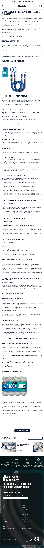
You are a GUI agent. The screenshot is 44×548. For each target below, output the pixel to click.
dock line (13, 113)
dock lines (12, 25)
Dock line (4, 401)
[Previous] (2, 447)
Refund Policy (5, 526)
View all (35, 438)
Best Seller (5, 507)
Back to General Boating (22, 430)
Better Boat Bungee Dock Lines (9, 63)
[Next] (42, 447)
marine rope (32, 46)
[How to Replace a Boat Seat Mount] (9, 447)
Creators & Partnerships (26, 509)
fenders (36, 24)
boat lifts (27, 20)
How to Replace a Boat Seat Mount (23, 444)
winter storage (31, 124)
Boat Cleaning (5, 509)
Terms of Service (25, 514)
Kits (3, 514)
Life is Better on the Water (27, 528)
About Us (23, 507)
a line (25, 46)
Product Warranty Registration (8, 528)
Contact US (5, 521)
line (9, 189)
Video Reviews (24, 521)
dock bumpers (28, 24)
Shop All (4, 516)
